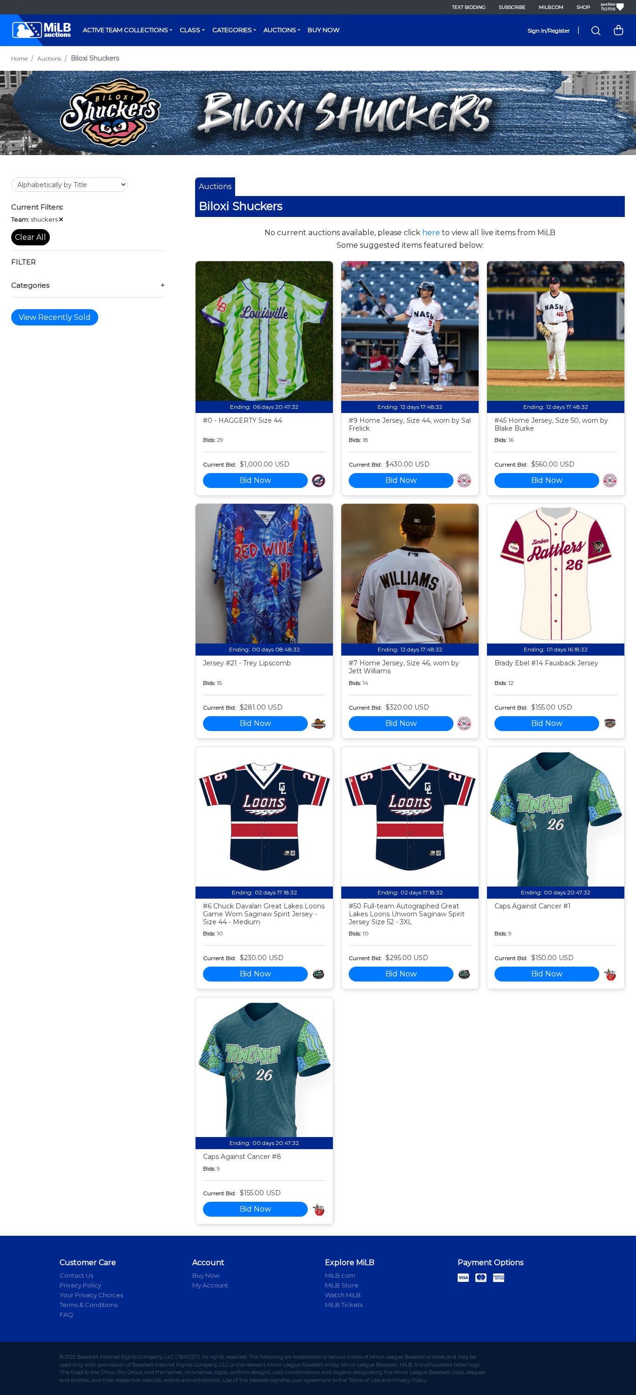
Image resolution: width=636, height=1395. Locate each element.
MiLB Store (342, 1285)
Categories (232, 30)
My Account (210, 1285)
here (431, 232)
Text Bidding (469, 7)
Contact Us (76, 1275)
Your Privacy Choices (91, 1295)
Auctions (280, 30)
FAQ (66, 1314)
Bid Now (255, 480)
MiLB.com (551, 7)
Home (19, 58)
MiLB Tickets (344, 1304)
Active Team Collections (125, 30)
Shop (583, 7)
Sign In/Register (549, 30)
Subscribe (512, 7)
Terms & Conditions (88, 1304)
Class (190, 30)
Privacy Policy (80, 1285)
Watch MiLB (343, 1295)
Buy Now (323, 30)
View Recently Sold (55, 316)
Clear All (30, 236)
